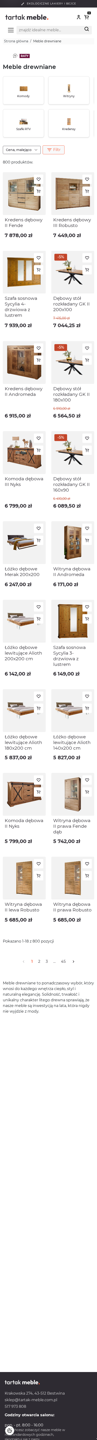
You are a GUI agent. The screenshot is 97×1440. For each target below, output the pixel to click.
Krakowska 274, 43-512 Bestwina (35, 1393)
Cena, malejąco (19, 150)
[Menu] (10, 30)
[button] (78, 17)
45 (63, 961)
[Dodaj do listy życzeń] (38, 179)
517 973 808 (15, 1406)
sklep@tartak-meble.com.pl (31, 1400)
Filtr (54, 150)
